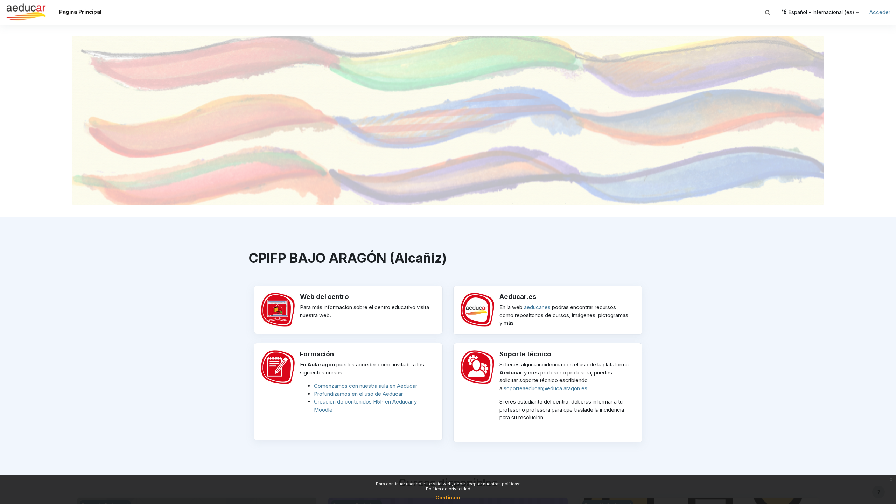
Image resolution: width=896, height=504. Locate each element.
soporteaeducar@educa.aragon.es (545, 388)
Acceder (879, 12)
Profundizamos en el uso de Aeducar (358, 394)
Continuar (448, 497)
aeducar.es (537, 307)
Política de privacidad (448, 488)
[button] (768, 12)
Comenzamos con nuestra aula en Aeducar (365, 386)
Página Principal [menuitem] (80, 11)
